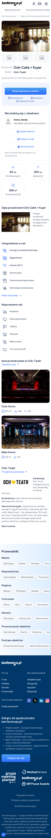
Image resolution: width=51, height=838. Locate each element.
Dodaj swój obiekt (10, 706)
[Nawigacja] (46, 4)
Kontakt (5, 687)
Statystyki (32, 691)
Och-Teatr (20, 72)
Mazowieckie (27, 577)
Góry (17, 604)
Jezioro (28, 604)
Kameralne (9, 618)
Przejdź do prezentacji (13, 471)
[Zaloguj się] (34, 3)
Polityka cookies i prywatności (25, 800)
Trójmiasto (21, 591)
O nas (4, 679)
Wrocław (35, 563)
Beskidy (35, 591)
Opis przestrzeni (12, 10)
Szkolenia (37, 632)
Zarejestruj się (34, 679)
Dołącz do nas (16, 758)
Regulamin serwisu (25, 795)
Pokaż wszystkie (10, 295)
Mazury (7, 591)
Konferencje (9, 632)
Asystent (31, 687)
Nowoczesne (42, 618)
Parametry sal (9, 364)
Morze (7, 604)
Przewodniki (7, 691)
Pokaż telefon (27, 131)
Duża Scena (8, 406)
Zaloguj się (32, 683)
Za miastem (43, 604)
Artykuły (5, 683)
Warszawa (27, 78)
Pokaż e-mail (27, 138)
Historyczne (25, 618)
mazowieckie (39, 78)
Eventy (24, 632)
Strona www (27, 146)
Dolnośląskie (10, 577)
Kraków (22, 563)
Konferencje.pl (9, 16)
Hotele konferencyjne (14, 646)
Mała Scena (8, 452)
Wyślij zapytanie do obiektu (25, 91)
